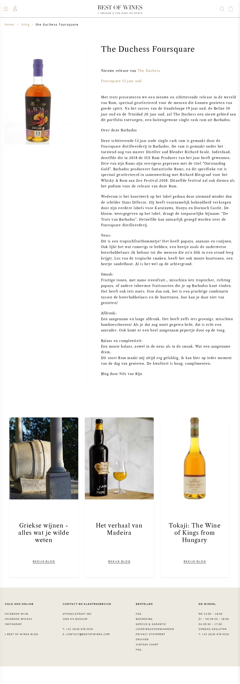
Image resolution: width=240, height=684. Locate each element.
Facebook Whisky (18, 619)
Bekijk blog (44, 561)
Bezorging (144, 619)
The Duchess (149, 71)
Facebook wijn (16, 613)
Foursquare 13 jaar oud (121, 81)
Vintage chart (147, 644)
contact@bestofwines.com (88, 634)
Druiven (142, 639)
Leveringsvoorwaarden (155, 629)
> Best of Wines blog (21, 634)
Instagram (13, 624)
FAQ (138, 613)
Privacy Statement (150, 634)
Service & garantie (151, 624)
